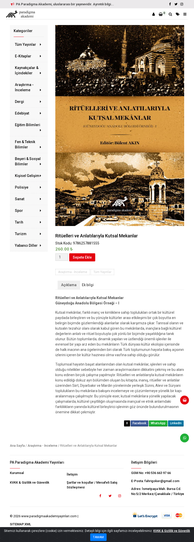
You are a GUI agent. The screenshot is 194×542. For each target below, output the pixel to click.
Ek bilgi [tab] (88, 285)
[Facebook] (170, 4)
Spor (19, 211)
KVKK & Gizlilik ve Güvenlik (29, 482)
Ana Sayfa (17, 445)
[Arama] (170, 14)
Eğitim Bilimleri (27, 125)
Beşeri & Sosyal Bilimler (28, 161)
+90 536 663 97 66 (158, 473)
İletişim (72, 474)
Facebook (139, 423)
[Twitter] (175, 4)
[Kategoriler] (177, 14)
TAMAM (98, 537)
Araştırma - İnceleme (24, 87)
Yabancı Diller (26, 245)
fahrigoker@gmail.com (161, 481)
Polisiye (21, 187)
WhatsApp (158, 423)
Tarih (19, 222)
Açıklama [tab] (69, 285)
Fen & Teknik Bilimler (25, 144)
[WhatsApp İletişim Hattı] (182, 440)
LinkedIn (176, 423)
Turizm (21, 234)
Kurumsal (17, 473)
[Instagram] (181, 4)
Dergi (19, 102)
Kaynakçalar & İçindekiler (26, 70)
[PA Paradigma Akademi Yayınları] (21, 14)
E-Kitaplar (23, 56)
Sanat (19, 199)
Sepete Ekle (82, 257)
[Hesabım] (153, 14)
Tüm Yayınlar (25, 44)
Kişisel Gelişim (27, 176)
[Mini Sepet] (182, 402)
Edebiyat (22, 113)
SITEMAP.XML (20, 524)
